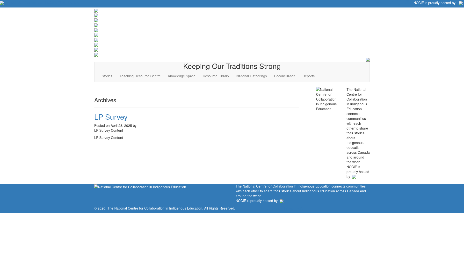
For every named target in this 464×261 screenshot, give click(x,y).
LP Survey (111, 116)
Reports (309, 75)
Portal (276, 208)
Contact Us (33, 2)
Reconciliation (284, 75)
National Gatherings (251, 75)
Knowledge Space (182, 75)
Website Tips (55, 2)
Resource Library (216, 75)
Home (263, 208)
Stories (107, 75)
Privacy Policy (294, 208)
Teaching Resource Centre (140, 75)
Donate (73, 2)
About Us (14, 2)
